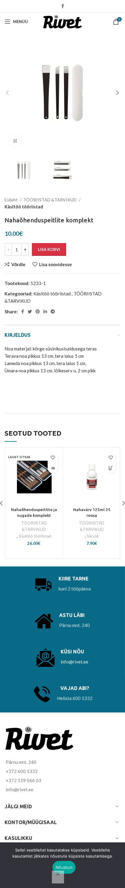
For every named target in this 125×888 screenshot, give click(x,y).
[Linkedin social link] (45, 311)
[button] (110, 468)
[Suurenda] (15, 141)
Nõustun (64, 867)
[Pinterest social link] (38, 311)
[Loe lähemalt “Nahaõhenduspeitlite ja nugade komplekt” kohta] (53, 468)
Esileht (12, 199)
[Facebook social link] (62, 6)
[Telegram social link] (53, 311)
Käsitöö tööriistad (24, 206)
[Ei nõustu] (58, 877)
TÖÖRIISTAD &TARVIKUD (50, 199)
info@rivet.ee (74, 661)
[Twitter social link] (30, 311)
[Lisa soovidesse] (53, 457)
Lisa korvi (49, 249)
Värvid (92, 536)
